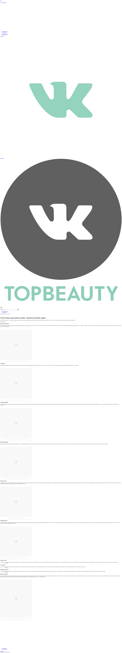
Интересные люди (5, 33)
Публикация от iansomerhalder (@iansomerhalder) (12, 618)
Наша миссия (4, 32)
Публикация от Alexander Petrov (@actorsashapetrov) (12, 439)
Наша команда (4, 648)
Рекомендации (4, 34)
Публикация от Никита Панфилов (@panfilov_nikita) (12, 478)
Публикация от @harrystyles (12, 518)
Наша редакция (4, 31)
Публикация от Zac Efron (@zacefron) (12, 399)
